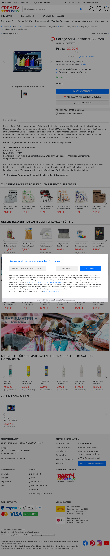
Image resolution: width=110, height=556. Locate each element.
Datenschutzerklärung (52, 300)
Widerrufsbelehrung (68, 300)
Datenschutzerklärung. (51, 291)
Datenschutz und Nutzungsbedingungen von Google (44, 282)
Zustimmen (90, 268)
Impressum (39, 300)
